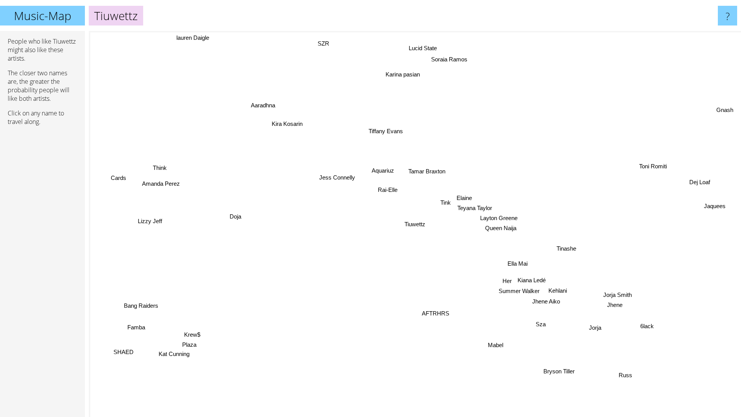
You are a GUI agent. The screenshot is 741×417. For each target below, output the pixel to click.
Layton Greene (499, 217)
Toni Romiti (654, 167)
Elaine (464, 197)
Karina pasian (398, 75)
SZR (325, 43)
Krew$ (194, 335)
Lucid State (418, 48)
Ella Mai (518, 263)
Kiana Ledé (533, 279)
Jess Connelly (336, 178)
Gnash (723, 108)
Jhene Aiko (548, 300)
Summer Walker (520, 290)
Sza (541, 324)
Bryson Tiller (561, 371)
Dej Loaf (700, 185)
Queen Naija (500, 228)
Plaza (191, 345)
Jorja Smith (619, 293)
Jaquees (716, 208)
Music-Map (42, 16)
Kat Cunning (171, 354)
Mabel (495, 344)
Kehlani (558, 289)
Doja (235, 219)
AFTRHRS (437, 313)
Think (159, 168)
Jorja (596, 326)
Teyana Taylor (474, 207)
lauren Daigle (192, 37)
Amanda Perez (163, 179)
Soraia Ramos (447, 59)
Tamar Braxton (425, 171)
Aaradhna (263, 105)
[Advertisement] (42, 250)
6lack (647, 326)
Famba (134, 324)
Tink (445, 202)
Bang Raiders (142, 306)
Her (508, 280)
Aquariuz (381, 171)
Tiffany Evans (384, 131)
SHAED (119, 348)
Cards (117, 181)
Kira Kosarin (283, 126)
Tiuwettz (414, 224)
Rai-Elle (387, 190)
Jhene (616, 303)
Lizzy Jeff (150, 216)
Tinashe (567, 247)
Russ (627, 374)
